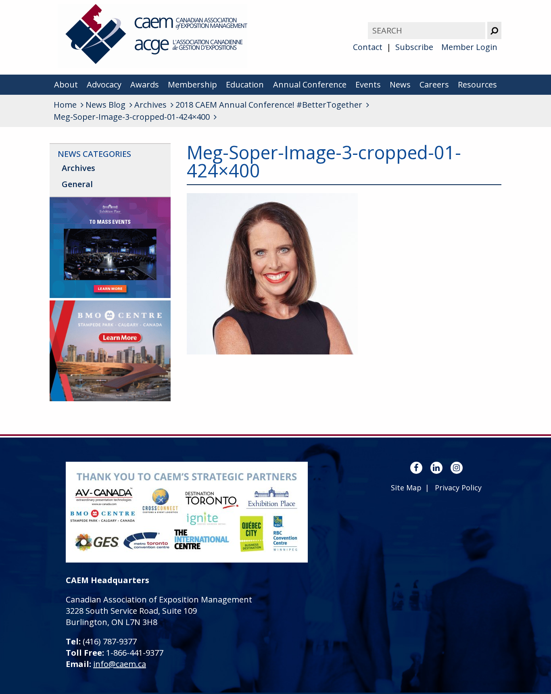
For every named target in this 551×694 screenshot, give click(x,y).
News (400, 84)
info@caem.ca (119, 664)
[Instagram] (457, 468)
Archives (78, 168)
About (66, 84)
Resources (477, 84)
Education (245, 84)
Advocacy (104, 84)
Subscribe (414, 47)
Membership (192, 84)
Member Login (469, 47)
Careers (434, 84)
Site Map (406, 487)
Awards (144, 84)
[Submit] (494, 30)
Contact (367, 47)
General (77, 184)
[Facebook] (416, 468)
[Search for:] (427, 30)
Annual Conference (309, 84)
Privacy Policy (458, 487)
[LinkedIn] (436, 468)
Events (368, 84)
